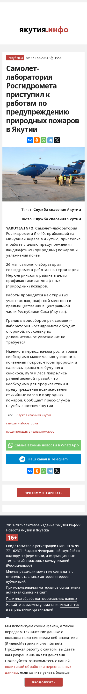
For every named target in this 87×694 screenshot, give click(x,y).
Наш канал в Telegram (47, 459)
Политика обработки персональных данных (41, 598)
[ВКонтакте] (30, 140)
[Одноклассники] (37, 140)
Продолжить (43, 682)
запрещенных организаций (31, 609)
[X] (57, 140)
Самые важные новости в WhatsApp (46, 445)
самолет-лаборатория (22, 423)
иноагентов (69, 604)
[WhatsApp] (43, 140)
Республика (15, 58)
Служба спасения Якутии (33, 415)
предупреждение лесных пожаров (30, 431)
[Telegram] (50, 140)
